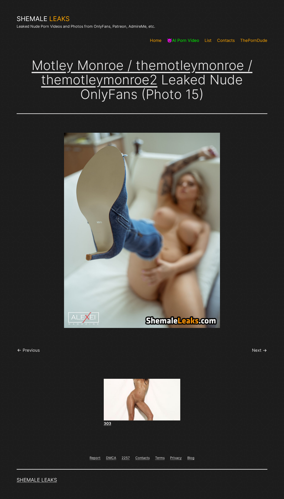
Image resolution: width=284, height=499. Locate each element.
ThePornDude (253, 40)
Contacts (226, 40)
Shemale (43, 19)
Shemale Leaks (37, 480)
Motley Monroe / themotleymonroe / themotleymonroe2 (142, 72)
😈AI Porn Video (183, 40)
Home (156, 40)
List (208, 40)
